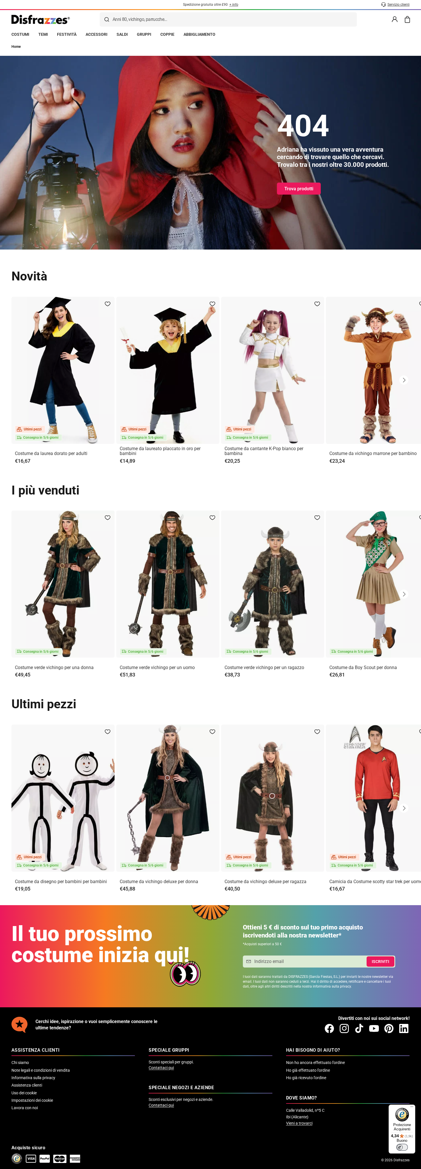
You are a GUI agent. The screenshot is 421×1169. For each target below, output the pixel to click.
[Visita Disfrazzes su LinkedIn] (404, 1028)
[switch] (402, 1147)
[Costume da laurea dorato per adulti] (63, 370)
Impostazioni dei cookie (32, 1100)
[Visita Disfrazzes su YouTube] (374, 1028)
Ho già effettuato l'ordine (308, 1070)
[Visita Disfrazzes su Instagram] (344, 1028)
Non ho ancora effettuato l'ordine (315, 1062)
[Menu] (411, 1108)
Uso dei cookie (24, 1093)
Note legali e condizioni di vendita (40, 1070)
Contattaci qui (161, 1067)
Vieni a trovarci (299, 1123)
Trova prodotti (298, 188)
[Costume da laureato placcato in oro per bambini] (167, 370)
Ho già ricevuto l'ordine (306, 1077)
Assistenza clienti (26, 1085)
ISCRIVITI (380, 961)
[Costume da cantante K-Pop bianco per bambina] (272, 370)
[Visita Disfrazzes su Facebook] (329, 1028)
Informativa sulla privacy (33, 1077)
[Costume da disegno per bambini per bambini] (63, 798)
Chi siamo (20, 1062)
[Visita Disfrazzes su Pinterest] (389, 1028)
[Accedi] (394, 19)
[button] (403, 380)
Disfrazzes (402, 1160)
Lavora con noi (24, 1107)
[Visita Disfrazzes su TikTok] (359, 1028)
